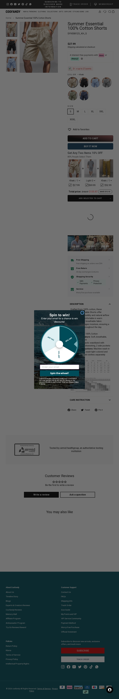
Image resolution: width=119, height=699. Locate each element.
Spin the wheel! (59, 373)
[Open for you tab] (109, 689)
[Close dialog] (82, 312)
